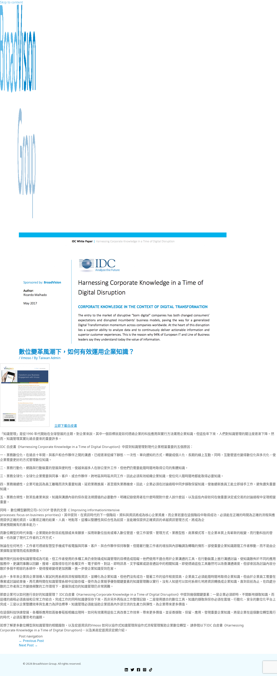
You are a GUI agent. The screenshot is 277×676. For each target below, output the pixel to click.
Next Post (28, 645)
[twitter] (132, 670)
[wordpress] (150, 670)
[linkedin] (126, 670)
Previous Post (31, 640)
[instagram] (144, 670)
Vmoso (26, 358)
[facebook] (138, 670)
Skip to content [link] (11, 2)
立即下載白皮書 (65, 425)
